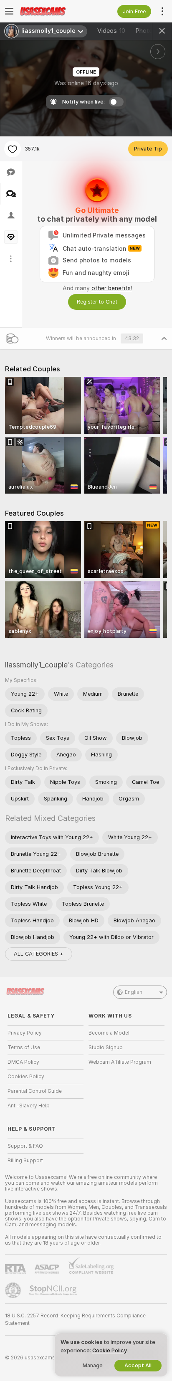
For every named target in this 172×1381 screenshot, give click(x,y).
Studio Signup (106, 1047)
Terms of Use (24, 1047)
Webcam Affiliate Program (120, 1062)
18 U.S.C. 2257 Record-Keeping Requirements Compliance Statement (75, 1319)
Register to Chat (97, 302)
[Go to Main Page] (52, 11)
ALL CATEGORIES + (38, 954)
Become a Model (109, 1033)
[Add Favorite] (12, 149)
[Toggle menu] (9, 11)
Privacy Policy (25, 1033)
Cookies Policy (26, 1077)
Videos (111, 31)
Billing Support (25, 1161)
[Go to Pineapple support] (14, 1290)
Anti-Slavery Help (29, 1106)
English (133, 992)
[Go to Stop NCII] (53, 1290)
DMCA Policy (23, 1062)
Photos (148, 31)
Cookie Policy (109, 1350)
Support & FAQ (25, 1146)
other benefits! (111, 288)
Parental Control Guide (35, 1091)
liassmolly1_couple (36, 664)
